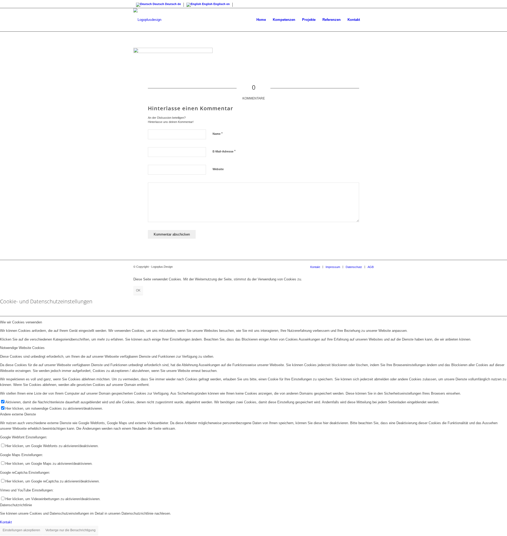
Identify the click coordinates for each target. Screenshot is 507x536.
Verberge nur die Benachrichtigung (70, 530)
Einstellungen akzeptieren (21, 530)
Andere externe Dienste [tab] (18, 414)
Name (218, 134)
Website (218, 169)
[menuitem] (261, 19)
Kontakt (6, 522)
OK (138, 290)
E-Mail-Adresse (224, 151)
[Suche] (368, 19)
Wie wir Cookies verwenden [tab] (21, 322)
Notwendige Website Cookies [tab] (22, 348)
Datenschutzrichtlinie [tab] (16, 505)
